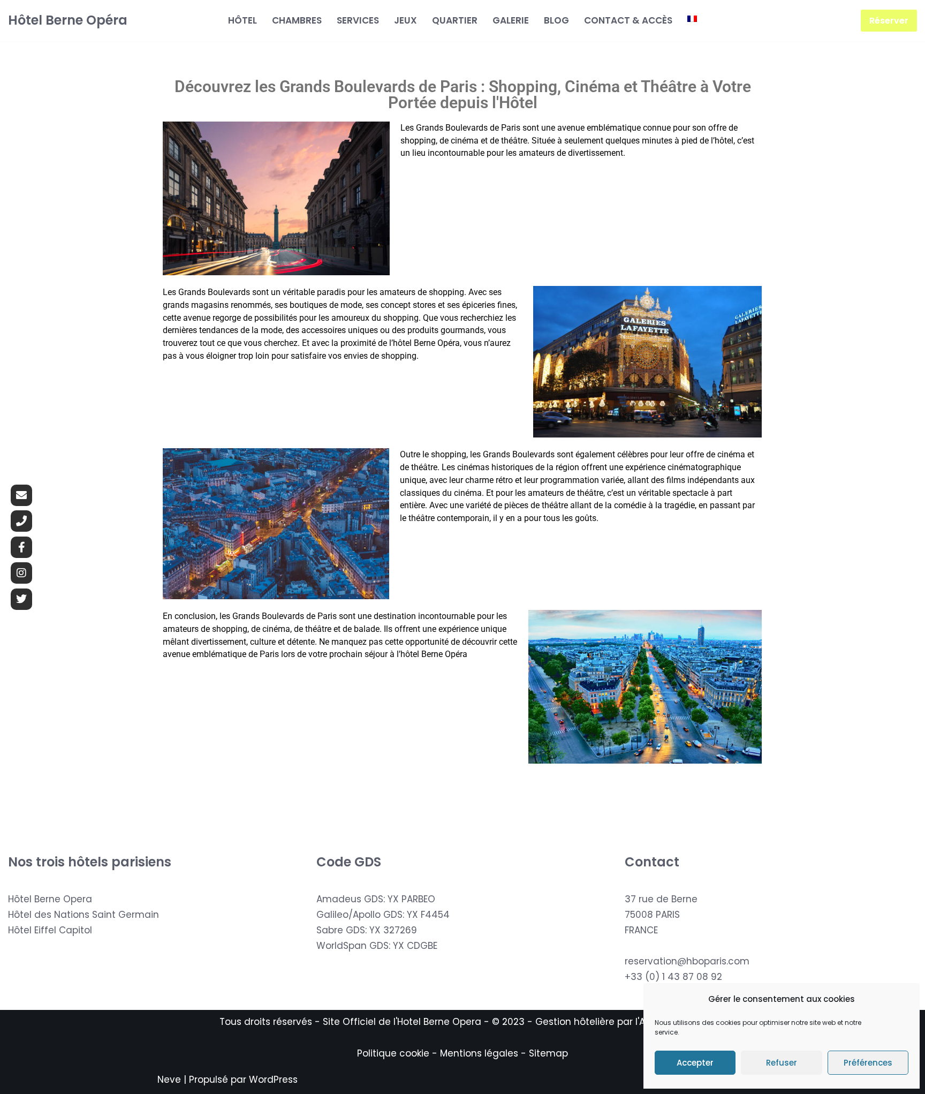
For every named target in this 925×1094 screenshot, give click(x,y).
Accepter (695, 1062)
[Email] (21, 495)
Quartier (454, 20)
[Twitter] (21, 599)
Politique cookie (393, 1053)
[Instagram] (21, 573)
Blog (556, 20)
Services (358, 20)
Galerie (510, 20)
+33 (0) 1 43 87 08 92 (673, 976)
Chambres (297, 20)
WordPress (273, 1079)
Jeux (405, 20)
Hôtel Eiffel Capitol (50, 930)
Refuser (781, 1062)
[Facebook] (21, 547)
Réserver (888, 20)
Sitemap (548, 1053)
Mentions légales (479, 1053)
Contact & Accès (628, 20)
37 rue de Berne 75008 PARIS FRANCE (661, 915)
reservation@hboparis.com (687, 961)
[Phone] (21, 521)
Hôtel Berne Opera (50, 899)
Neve (169, 1079)
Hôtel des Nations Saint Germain (83, 914)
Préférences (868, 1062)
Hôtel (242, 20)
